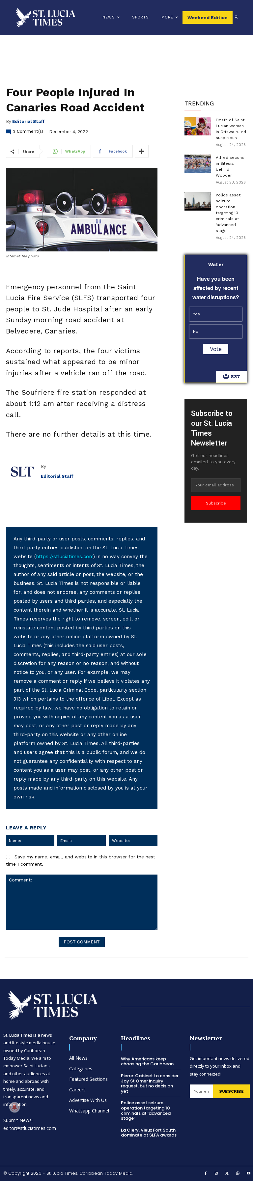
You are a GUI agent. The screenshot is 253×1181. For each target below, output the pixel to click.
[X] (227, 1173)
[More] (142, 151)
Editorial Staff (28, 121)
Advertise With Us (88, 1100)
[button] (236, 17)
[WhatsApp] (237, 1173)
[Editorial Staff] (23, 471)
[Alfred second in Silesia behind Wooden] (197, 164)
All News (78, 1058)
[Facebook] (206, 1173)
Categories (80, 1068)
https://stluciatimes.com (64, 557)
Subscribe (216, 503)
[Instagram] (216, 1173)
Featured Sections (88, 1079)
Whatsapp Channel (89, 1111)
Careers (77, 1089)
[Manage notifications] (14, 1107)
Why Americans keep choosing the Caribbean (147, 1061)
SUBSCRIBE (231, 1091)
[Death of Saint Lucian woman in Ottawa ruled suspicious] (197, 126)
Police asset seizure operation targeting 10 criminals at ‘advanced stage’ (228, 213)
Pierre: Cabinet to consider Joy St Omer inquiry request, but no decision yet (150, 1083)
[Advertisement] (215, 626)
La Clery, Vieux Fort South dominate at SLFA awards (149, 1132)
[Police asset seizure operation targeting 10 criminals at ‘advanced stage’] (197, 201)
